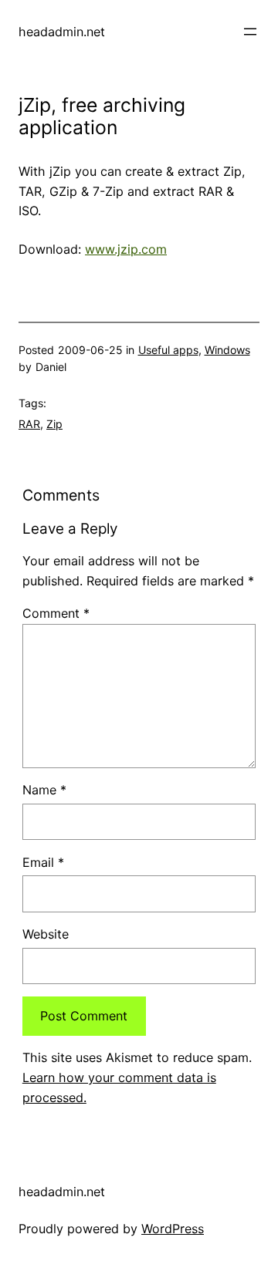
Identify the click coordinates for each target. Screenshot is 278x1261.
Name (44, 789)
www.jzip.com (126, 249)
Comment (56, 613)
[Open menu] (250, 31)
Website (45, 934)
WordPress (172, 1228)
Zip (54, 423)
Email (43, 862)
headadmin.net (62, 31)
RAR (29, 423)
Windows (227, 349)
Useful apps (168, 349)
